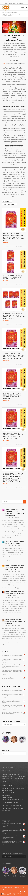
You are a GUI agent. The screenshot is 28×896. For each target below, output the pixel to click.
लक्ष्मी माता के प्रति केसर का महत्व (9, 12)
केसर (20, 40)
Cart (20, 1)
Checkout (16, 1)
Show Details (19, 246)
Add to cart (8, 246)
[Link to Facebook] (18, 891)
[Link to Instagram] (22, 891)
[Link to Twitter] (20, 891)
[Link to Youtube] (25, 891)
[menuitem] (18, 7)
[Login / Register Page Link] (18, 7)
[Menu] (22, 7)
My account (9, 1)
